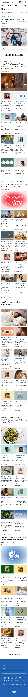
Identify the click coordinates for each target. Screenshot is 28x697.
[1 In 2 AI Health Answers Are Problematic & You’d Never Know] (7, 214)
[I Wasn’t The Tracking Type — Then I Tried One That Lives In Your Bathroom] (14, 82)
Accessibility (11, 686)
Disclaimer (18, 684)
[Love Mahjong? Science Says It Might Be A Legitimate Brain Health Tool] (7, 139)
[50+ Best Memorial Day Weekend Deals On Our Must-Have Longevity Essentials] (7, 162)
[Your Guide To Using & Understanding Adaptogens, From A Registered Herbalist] (7, 117)
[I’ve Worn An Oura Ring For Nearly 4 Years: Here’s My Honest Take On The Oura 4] (20, 139)
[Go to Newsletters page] (20, 2)
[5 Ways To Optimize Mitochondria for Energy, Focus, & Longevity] (20, 632)
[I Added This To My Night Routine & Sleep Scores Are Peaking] (7, 374)
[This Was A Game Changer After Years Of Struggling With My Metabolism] (7, 395)
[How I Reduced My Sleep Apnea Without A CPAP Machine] (7, 470)
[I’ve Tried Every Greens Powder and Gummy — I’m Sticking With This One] (7, 569)
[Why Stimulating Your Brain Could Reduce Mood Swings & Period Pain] (20, 611)
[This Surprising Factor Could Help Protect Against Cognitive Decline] (20, 235)
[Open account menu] (26, 2)
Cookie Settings (17, 688)
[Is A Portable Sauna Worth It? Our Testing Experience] (20, 395)
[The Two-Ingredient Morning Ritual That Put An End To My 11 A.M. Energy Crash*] (20, 492)
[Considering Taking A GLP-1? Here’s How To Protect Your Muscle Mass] (20, 470)
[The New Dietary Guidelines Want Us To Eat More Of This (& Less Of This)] (14, 435)
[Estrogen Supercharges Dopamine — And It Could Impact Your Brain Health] (7, 492)
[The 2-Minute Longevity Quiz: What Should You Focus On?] (20, 214)
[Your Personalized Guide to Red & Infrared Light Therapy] (14, 200)
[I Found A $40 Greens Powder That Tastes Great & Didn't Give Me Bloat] (7, 449)
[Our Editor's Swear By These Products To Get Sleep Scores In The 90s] (7, 331)
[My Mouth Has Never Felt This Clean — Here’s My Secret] (20, 256)
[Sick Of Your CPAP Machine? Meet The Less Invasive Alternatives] (14, 317)
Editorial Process (11, 688)
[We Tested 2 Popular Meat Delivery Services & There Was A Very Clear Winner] (7, 590)
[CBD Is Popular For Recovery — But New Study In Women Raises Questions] (7, 235)
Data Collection (21, 686)
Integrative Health (11, 12)
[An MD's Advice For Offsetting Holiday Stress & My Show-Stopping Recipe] (7, 514)
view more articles (14, 654)
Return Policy (6, 686)
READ (3, 5)
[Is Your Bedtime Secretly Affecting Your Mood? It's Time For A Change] (20, 590)
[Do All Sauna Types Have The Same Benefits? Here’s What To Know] (20, 331)
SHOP (25, 5)
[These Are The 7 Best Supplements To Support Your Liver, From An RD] (20, 96)
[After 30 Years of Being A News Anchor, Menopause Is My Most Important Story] (7, 611)
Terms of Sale (7, 684)
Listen (14, 669)
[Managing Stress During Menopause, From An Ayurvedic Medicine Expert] (20, 449)
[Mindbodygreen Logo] (7, 2)
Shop (14, 672)
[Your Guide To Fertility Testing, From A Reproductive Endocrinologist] (7, 256)
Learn (14, 666)
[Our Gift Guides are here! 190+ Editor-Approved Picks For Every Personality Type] (14, 555)
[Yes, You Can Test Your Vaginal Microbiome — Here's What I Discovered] (7, 632)
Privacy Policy (22, 684)
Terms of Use (13, 684)
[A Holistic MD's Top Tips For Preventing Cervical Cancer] (20, 278)
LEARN (9, 5)
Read (14, 663)
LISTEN (15, 5)
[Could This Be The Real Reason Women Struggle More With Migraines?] (20, 162)
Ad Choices (16, 686)
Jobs (4, 684)
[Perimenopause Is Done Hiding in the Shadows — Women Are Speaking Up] (14, 37)
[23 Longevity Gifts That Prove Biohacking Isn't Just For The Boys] (20, 514)
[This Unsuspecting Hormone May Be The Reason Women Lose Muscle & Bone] (7, 96)
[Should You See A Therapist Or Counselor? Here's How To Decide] (7, 278)
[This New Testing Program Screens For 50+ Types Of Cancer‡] (20, 353)
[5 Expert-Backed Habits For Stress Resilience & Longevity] (7, 353)
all (2, 12)
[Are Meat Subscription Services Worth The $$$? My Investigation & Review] (20, 569)
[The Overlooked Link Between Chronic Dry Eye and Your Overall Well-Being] (20, 374)
